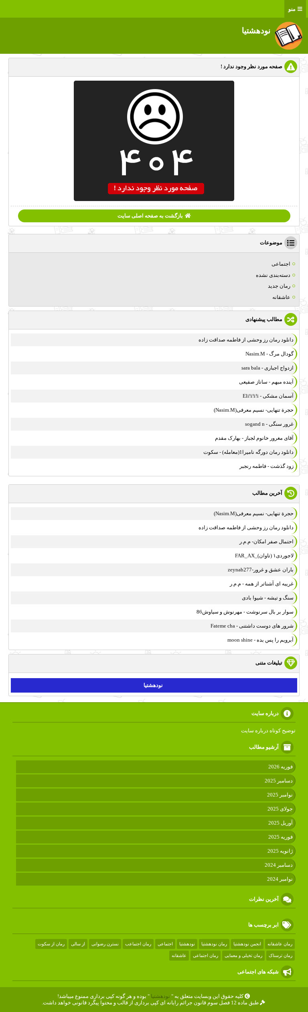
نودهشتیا (153, 685)
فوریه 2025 (280, 837)
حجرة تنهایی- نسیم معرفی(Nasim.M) (254, 410)
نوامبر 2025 (280, 795)
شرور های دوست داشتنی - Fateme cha (252, 626)
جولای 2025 (280, 809)
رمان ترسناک (280, 955)
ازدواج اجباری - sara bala (267, 368)
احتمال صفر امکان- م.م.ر (266, 542)
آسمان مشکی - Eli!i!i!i (268, 396)
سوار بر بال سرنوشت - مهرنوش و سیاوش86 (245, 612)
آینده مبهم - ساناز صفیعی (266, 382)
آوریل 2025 (280, 823)
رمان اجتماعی (205, 955)
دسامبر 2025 (279, 781)
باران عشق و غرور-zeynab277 (261, 570)
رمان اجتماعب (138, 943)
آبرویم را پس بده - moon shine (260, 640)
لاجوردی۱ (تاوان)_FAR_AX (264, 556)
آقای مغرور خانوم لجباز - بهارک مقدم (254, 438)
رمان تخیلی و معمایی (243, 955)
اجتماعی (281, 264)
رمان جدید (279, 286)
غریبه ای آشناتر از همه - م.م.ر (262, 584)
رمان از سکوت (51, 943)
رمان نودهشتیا (214, 943)
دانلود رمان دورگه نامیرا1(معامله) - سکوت (248, 452)
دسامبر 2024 (279, 865)
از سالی (78, 943)
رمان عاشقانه (279, 943)
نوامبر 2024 (280, 879)
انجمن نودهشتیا (247, 943)
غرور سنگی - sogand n (269, 424)
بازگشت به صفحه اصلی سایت (150, 216)
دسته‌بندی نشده (273, 275)
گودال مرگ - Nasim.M (269, 354)
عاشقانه (281, 297)
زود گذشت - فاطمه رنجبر (266, 466)
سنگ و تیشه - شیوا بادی (268, 598)
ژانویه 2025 (280, 851)
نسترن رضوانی (105, 943)
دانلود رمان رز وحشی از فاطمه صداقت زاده (246, 340)
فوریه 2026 (280, 767)
